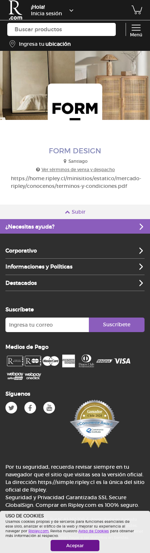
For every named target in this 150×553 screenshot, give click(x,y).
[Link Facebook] (30, 407)
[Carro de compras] (136, 13)
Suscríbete (116, 324)
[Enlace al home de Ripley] (15, 10)
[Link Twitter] (11, 407)
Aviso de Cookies (93, 531)
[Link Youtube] (49, 407)
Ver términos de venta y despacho (78, 169)
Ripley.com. (38, 531)
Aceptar (75, 545)
